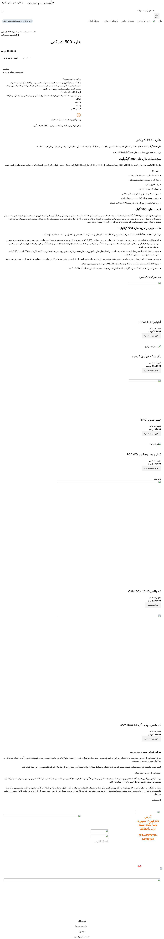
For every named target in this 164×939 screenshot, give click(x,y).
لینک (32, 767)
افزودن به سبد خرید (11, 58)
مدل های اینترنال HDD (107, 165)
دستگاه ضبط (129, 826)
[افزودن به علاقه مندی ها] (157, 720)
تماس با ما (155, 859)
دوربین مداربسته (127, 822)
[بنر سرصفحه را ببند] (161, 874)
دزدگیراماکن (129, 840)
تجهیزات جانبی (23, 32)
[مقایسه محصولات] (49, 13)
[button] (151, 738)
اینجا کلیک (121, 152)
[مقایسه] (157, 744)
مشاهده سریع (151, 744)
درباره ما (155, 855)
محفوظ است (134, 866)
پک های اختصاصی (127, 835)
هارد (70, 146)
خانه (34, 32)
